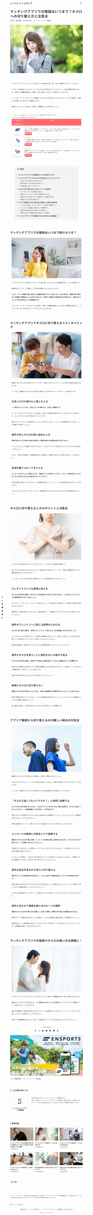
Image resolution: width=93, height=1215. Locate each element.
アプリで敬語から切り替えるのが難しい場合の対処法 (37, 202)
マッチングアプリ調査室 (32, 1079)
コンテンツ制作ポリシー (35, 1209)
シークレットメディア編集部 (20, 1109)
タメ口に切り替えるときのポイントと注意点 (34, 189)
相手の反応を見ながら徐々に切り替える (33, 210)
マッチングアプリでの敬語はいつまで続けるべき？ (36, 175)
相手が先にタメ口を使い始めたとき (32, 183)
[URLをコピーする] (57, 1030)
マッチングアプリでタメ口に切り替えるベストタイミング (39, 178)
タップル (17, 145)
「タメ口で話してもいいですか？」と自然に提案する (38, 205)
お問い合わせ (68, 1209)
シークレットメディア (21, 3)
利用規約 (60, 1209)
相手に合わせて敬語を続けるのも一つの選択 (35, 213)
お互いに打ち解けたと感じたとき (31, 181)
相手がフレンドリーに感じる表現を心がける (35, 194)
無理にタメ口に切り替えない (30, 199)
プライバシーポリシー (49, 1209)
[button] (35, 1030)
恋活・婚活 (18, 20)
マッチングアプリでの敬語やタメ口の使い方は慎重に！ (38, 216)
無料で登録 (28, 133)
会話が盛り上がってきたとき (30, 186)
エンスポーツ (17, 135)
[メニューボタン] (80, 2)
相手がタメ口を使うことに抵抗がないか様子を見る (37, 197)
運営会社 (23, 1209)
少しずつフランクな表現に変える (31, 192)
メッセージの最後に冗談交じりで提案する (34, 208)
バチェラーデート (17, 157)
